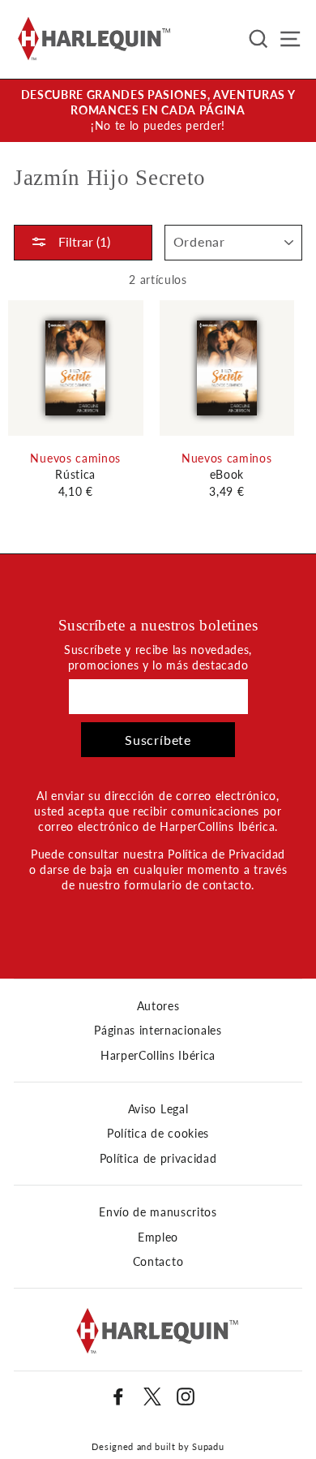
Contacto (158, 1261)
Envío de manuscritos (158, 1212)
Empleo (158, 1237)
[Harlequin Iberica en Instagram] (185, 1396)
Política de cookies (158, 1133)
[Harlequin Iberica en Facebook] (118, 1396)
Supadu (208, 1446)
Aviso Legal (158, 1109)
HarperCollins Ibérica (158, 1055)
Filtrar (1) (82, 241)
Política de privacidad (158, 1158)
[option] (158, 111)
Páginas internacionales (158, 1030)
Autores (158, 1006)
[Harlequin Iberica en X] (152, 1396)
